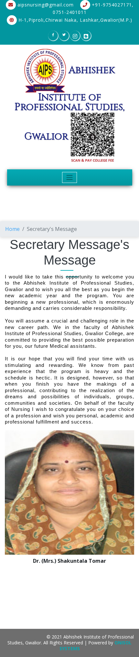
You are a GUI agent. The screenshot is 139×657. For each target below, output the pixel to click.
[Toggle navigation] (69, 177)
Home (12, 228)
